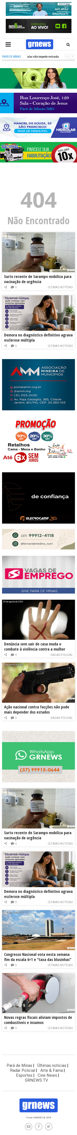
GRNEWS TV (36, 1080)
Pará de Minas (19, 1065)
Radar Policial (62, 655)
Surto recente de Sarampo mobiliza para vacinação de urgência (37, 279)
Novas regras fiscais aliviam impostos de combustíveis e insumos (38, 1020)
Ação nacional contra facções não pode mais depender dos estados (36, 709)
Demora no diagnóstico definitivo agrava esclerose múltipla (38, 337)
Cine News (47, 1075)
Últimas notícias (60, 287)
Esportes (24, 1075)
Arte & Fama (51, 1070)
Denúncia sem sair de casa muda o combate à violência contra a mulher (34, 646)
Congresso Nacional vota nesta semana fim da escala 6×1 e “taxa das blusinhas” (37, 957)
